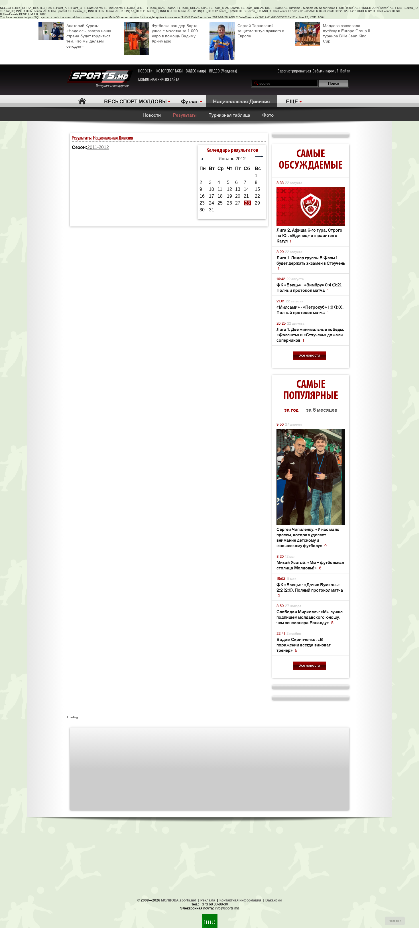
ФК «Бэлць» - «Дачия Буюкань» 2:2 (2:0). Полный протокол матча (309, 589)
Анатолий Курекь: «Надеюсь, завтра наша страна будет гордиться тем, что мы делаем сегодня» (88, 35)
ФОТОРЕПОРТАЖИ (169, 71)
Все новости (309, 355)
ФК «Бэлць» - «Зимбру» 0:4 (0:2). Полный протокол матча (309, 287)
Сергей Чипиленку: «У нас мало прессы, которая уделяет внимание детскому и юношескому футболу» (307, 537)
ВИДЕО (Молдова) (223, 71)
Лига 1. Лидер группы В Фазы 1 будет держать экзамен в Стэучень (310, 262)
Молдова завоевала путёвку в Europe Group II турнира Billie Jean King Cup (346, 33)
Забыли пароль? (325, 71)
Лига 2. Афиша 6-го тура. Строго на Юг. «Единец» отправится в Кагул (309, 235)
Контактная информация (240, 900)
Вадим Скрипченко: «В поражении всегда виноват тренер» (303, 644)
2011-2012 (98, 147)
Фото (268, 115)
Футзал (190, 101)
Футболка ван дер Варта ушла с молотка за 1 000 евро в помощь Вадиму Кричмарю (175, 33)
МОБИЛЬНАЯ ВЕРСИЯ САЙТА (158, 80)
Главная (82, 101)
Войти (345, 71)
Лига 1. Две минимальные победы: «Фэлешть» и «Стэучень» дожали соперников (310, 334)
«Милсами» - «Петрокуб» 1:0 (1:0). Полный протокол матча (309, 309)
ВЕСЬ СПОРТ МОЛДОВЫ (135, 101)
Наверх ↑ (395, 920)
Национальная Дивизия (241, 101)
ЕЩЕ (292, 101)
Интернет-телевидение (114, 86)
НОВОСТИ (145, 71)
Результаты (185, 115)
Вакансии (273, 900)
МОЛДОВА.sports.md (178, 900)
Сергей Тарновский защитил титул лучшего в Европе (260, 30)
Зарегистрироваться (294, 71)
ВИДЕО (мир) (196, 71)
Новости (152, 115)
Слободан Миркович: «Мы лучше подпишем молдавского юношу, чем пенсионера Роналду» (309, 617)
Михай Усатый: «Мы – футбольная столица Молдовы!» (310, 564)
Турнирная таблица (229, 115)
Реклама (207, 900)
